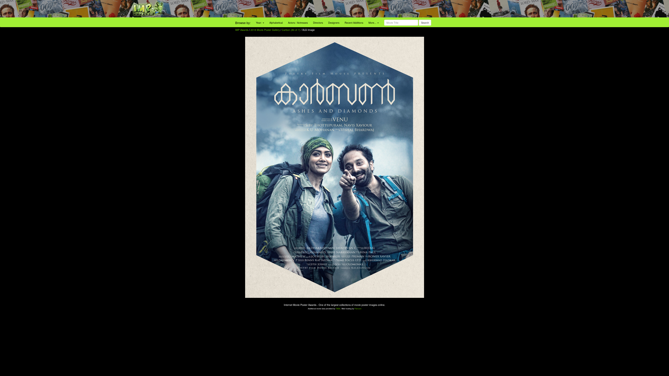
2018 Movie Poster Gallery (265, 30)
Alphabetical (276, 22)
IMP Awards (241, 30)
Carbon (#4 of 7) (291, 30)
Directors (318, 22)
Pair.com (358, 308)
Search (425, 22)
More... (372, 22)
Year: (259, 22)
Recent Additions (354, 22)
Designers (333, 22)
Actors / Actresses (298, 22)
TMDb (338, 308)
